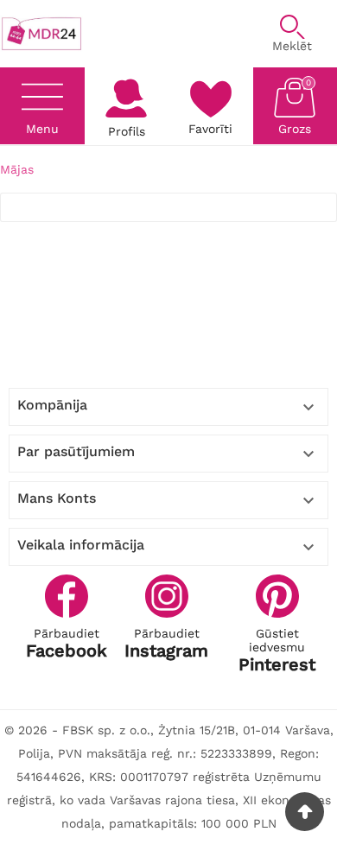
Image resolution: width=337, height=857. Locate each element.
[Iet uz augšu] (304, 811)
